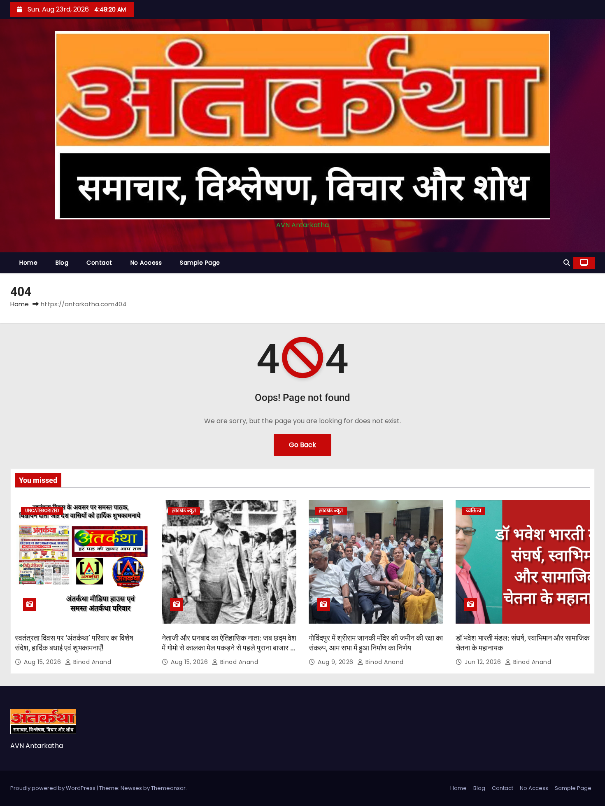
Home (28, 263)
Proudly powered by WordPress (53, 788)
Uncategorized (42, 511)
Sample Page (200, 263)
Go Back (302, 445)
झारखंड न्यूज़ (184, 511)
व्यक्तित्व (473, 511)
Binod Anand (91, 662)
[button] (566, 263)
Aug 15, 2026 (43, 662)
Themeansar (168, 788)
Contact (99, 263)
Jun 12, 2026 (484, 662)
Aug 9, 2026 (336, 662)
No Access (146, 263)
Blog (62, 263)
